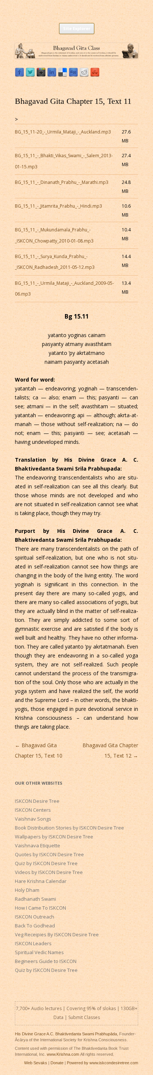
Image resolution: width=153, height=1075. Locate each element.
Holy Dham (27, 890)
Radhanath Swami (35, 899)
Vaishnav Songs (33, 818)
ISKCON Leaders (33, 943)
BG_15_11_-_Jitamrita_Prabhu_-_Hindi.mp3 (58, 206)
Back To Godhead (35, 925)
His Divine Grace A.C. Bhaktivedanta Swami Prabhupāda (66, 1034)
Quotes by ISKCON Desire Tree (49, 854)
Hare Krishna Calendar (40, 881)
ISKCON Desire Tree (37, 801)
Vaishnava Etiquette (37, 845)
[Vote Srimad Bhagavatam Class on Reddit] (84, 75)
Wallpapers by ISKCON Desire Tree (54, 836)
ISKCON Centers (33, 810)
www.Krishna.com (63, 1054)
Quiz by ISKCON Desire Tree (46, 863)
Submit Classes (84, 1017)
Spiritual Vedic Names (39, 952)
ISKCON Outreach (34, 916)
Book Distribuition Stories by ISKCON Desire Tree (69, 827)
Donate (57, 1063)
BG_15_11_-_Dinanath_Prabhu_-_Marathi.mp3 (61, 182)
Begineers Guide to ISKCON (45, 961)
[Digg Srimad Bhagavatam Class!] (73, 75)
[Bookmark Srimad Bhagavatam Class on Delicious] (62, 75)
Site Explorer (76, 28)
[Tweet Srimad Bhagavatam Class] (30, 75)
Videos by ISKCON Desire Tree (49, 872)
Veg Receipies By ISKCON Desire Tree (57, 934)
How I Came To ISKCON (40, 907)
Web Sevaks (35, 1063)
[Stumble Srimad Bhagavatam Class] (95, 75)
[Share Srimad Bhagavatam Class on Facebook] (19, 75)
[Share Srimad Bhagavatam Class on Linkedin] (51, 75)
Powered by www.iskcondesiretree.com (102, 1063)
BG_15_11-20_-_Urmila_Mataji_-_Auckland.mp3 (63, 132)
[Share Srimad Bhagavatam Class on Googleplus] (41, 75)
